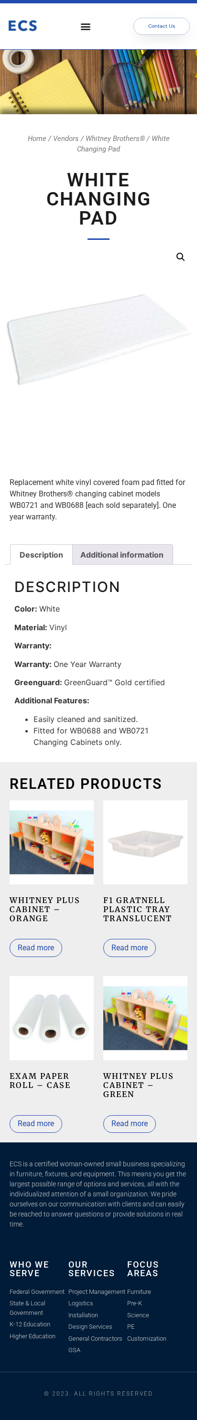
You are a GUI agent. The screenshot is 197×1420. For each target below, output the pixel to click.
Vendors (66, 138)
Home (37, 138)
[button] (86, 26)
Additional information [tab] (122, 554)
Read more (36, 947)
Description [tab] (41, 554)
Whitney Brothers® (115, 138)
